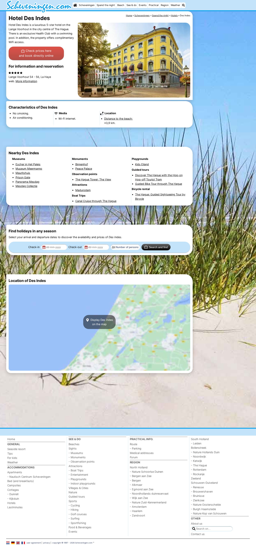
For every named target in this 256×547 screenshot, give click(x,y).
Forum (134, 457)
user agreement (34, 543)
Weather (175, 5)
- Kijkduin (13, 498)
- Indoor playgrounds (82, 483)
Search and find (158, 247)
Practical (154, 5)
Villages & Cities (78, 488)
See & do (132, 5)
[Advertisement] (222, 97)
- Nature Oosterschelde (206, 504)
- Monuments (77, 457)
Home (11, 439)
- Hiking (74, 509)
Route (133, 444)
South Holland (200, 439)
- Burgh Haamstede (203, 509)
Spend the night (106, 5)
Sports (73, 501)
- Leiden (196, 443)
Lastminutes (15, 507)
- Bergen (135, 480)
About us (196, 523)
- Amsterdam (138, 506)
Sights (73, 448)
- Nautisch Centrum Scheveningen (28, 476)
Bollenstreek (198, 447)
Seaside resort (16, 449)
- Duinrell (12, 494)
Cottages (13, 489)
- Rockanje (197, 474)
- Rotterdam (198, 469)
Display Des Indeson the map (101, 322)
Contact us (198, 534)
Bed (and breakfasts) (20, 481)
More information (26, 81)
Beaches (74, 444)
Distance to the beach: (118, 118)
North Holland (138, 467)
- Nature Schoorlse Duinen (146, 471)
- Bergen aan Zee (140, 476)
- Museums (76, 453)
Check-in (34, 247)
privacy (46, 543)
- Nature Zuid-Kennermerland (148, 502)
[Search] (183, 5)
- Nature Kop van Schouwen (208, 513)
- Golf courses (78, 514)
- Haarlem (136, 511)
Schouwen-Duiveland (204, 482)
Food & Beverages (80, 527)
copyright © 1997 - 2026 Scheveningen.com (72, 543)
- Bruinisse (197, 495)
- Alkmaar (136, 484)
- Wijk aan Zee (139, 497)
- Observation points (82, 461)
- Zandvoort (137, 515)
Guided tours (77, 496)
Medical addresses (142, 453)
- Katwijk (196, 460)
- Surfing (74, 518)
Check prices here (36, 53)
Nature (73, 492)
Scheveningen (86, 5)
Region (164, 5)
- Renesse (197, 487)
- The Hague (199, 465)
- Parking (135, 448)
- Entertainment (78, 474)
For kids (12, 457)
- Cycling (74, 505)
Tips (10, 453)
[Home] (75, 5)
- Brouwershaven (202, 491)
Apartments (14, 472)
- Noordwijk (198, 456)
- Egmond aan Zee (141, 489)
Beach (120, 5)
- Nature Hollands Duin (205, 452)
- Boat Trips (76, 470)
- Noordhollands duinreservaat (149, 493)
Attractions (75, 466)
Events (143, 5)
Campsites (14, 485)
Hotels (11, 503)
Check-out (75, 247)
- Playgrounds (77, 479)
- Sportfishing (77, 523)
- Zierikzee (197, 500)
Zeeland (196, 478)
